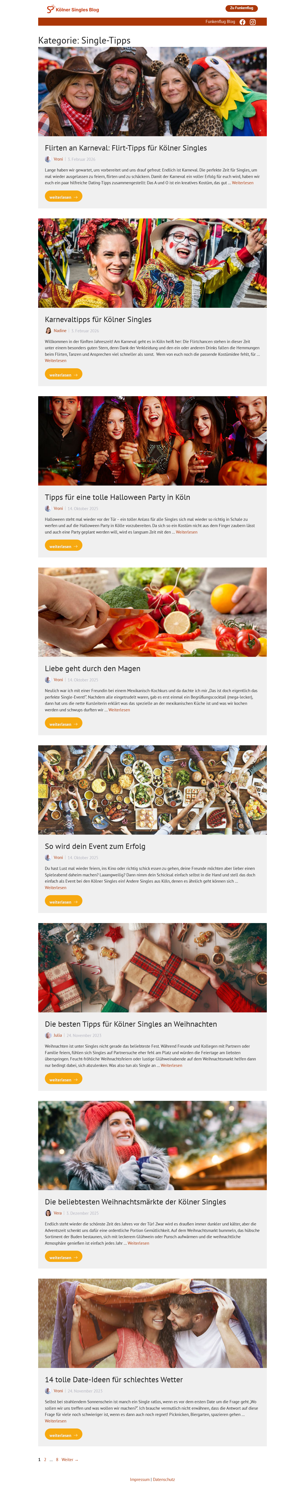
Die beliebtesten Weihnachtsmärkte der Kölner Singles (135, 1201)
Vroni (58, 159)
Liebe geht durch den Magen (92, 668)
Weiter (70, 1459)
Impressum (140, 1479)
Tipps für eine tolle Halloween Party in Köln (117, 497)
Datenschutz (164, 1479)
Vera (58, 1213)
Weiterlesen (242, 182)
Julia (58, 1035)
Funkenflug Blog (220, 21)
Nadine (60, 330)
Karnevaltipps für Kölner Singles (98, 319)
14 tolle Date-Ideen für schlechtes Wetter (114, 1379)
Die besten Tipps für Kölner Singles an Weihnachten (131, 1024)
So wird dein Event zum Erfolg (95, 846)
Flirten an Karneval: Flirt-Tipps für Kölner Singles (126, 147)
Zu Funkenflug (241, 7)
